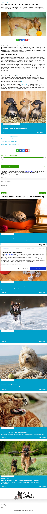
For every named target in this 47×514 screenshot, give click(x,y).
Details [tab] (17, 248)
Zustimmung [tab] (6, 248)
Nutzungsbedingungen (29, 171)
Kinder (6, 48)
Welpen (15, 88)
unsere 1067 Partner (9, 254)
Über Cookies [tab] (41, 248)
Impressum (3, 504)
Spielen (18, 75)
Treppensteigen (24, 84)
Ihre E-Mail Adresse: (6, 181)
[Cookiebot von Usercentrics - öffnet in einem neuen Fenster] (40, 245)
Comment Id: (4, 177)
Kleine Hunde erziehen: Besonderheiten (10, 138)
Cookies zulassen (38, 268)
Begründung (4, 185)
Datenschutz (3, 505)
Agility (22, 81)
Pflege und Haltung (14, 136)
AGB (2, 507)
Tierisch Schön (4, 2)
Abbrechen (4, 193)
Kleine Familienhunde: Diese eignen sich (10, 144)
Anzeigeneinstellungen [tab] (29, 248)
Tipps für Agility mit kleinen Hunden (9, 141)
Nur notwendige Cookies (23, 268)
